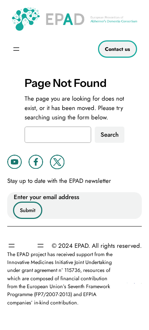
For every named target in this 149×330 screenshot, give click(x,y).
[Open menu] (16, 49)
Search (110, 134)
